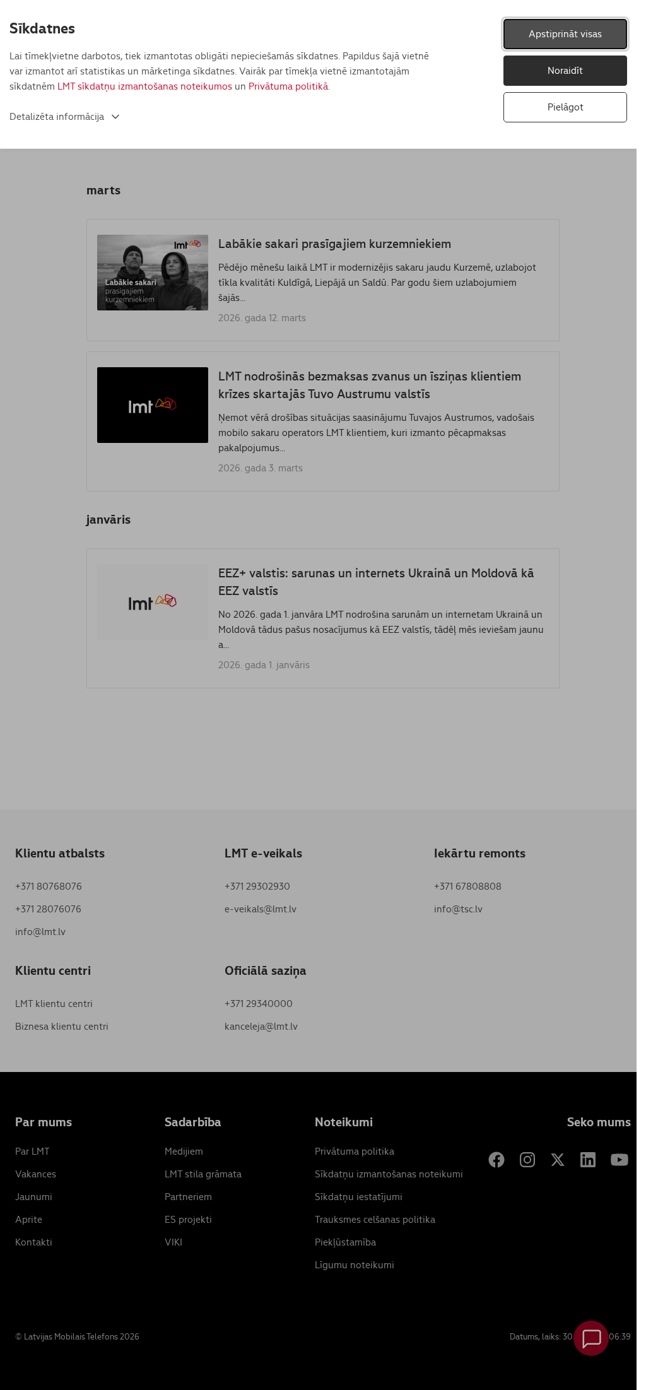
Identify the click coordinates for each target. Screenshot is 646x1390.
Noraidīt (565, 70)
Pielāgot (566, 107)
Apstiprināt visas (565, 34)
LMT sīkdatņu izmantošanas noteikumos (144, 86)
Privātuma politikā (288, 86)
